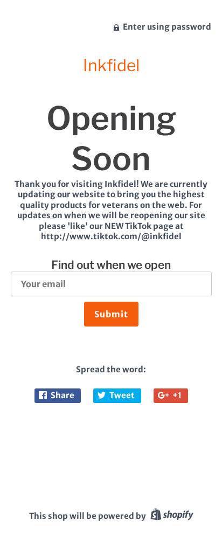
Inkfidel (111, 65)
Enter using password (166, 27)
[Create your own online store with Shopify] (170, 516)
